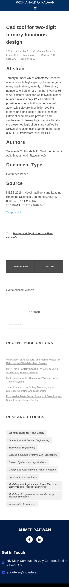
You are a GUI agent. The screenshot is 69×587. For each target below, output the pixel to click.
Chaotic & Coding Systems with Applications (33, 454)
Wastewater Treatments (22, 504)
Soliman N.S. (27, 58)
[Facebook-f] (29, 539)
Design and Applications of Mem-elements (32, 469)
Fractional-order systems (23, 477)
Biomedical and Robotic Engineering (29, 440)
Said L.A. (11, 58)
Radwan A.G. (48, 55)
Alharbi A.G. (22, 51)
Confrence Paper (42, 51)
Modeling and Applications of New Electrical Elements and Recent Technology (33, 485)
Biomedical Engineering (22, 447)
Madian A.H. (30, 55)
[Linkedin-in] (39, 539)
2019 (9, 51)
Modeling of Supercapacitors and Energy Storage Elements (31, 495)
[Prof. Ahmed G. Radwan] (35, 2)
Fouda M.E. (12, 55)
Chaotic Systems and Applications (27, 462)
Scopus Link (14, 212)
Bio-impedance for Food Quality (26, 432)
